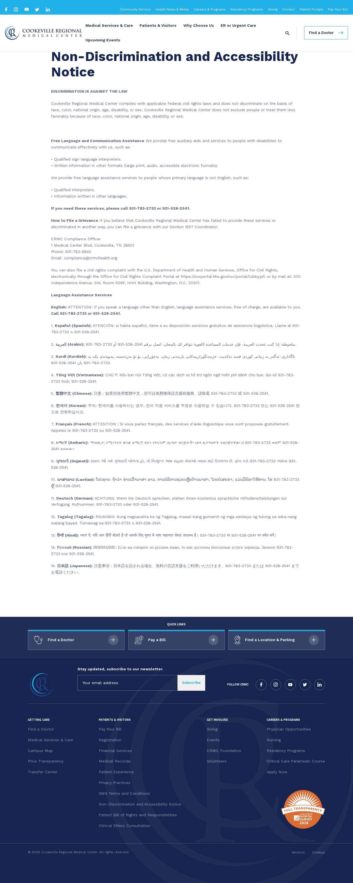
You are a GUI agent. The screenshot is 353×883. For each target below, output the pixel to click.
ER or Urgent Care (238, 25)
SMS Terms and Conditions (124, 793)
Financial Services (115, 750)
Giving (272, 9)
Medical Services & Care (109, 25)
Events (213, 740)
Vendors (298, 852)
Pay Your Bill (338, 9)
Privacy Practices (114, 782)
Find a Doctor (41, 729)
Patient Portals (311, 9)
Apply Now (277, 772)
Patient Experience (116, 772)
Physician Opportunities (289, 729)
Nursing (274, 740)
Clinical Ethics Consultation (124, 825)
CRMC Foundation (224, 750)
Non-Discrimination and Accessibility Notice (140, 804)
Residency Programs (247, 9)
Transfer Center (42, 772)
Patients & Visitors (158, 25)
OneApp (318, 852)
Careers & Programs (210, 9)
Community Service (135, 9)
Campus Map (40, 750)
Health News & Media (172, 9)
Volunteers (217, 761)
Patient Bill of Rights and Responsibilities (138, 815)
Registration (110, 740)
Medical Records (114, 761)
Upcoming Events (102, 40)
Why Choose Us (198, 25)
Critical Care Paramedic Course (296, 761)
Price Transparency (45, 761)
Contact (288, 9)
